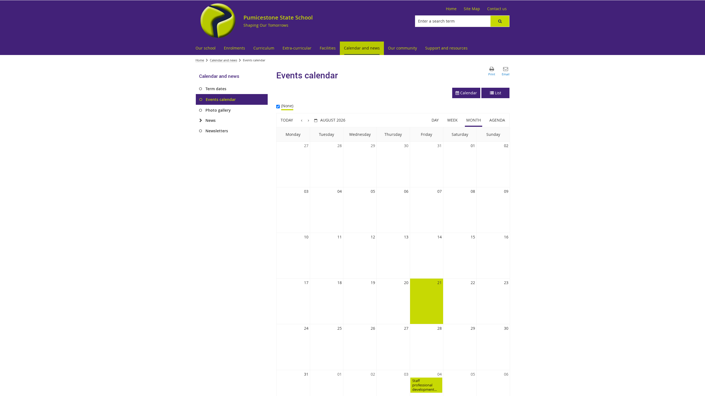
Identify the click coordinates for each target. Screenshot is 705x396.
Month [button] (473, 120)
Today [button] (287, 120)
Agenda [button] (497, 120)
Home (200, 60)
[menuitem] (205, 48)
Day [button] (435, 120)
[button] (499, 21)
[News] (200, 120)
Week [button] (452, 120)
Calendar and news (223, 60)
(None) (287, 105)
